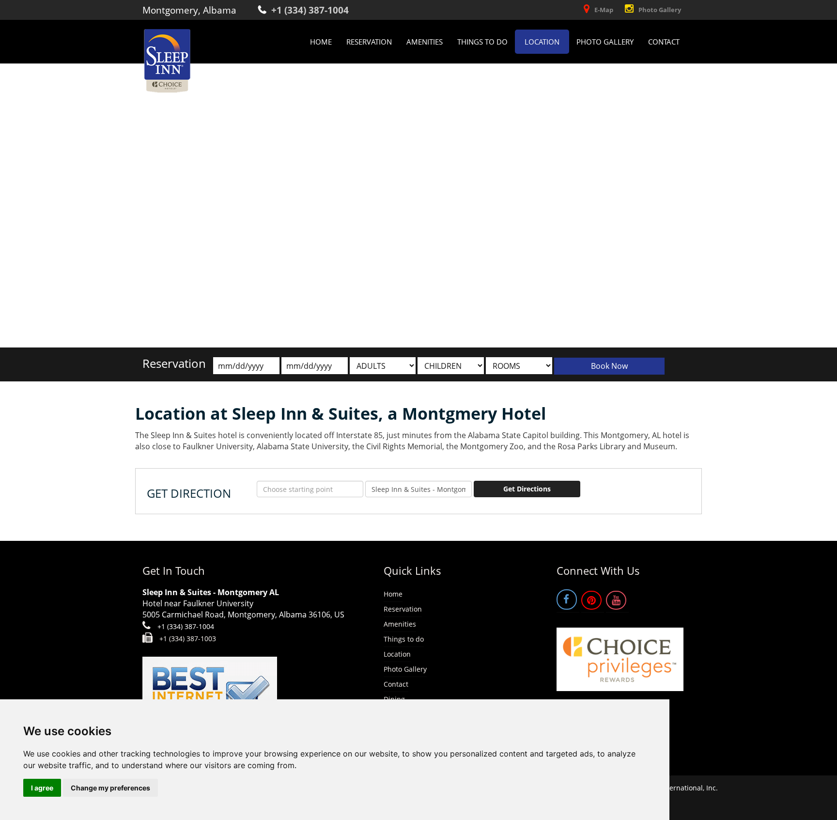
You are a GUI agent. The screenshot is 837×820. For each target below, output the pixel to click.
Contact (664, 42)
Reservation (369, 42)
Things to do (482, 42)
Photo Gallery (659, 9)
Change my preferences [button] (110, 788)
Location (542, 42)
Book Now (609, 366)
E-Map (603, 9)
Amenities (424, 42)
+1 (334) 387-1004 (310, 9)
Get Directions (527, 488)
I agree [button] (42, 788)
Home (321, 42)
